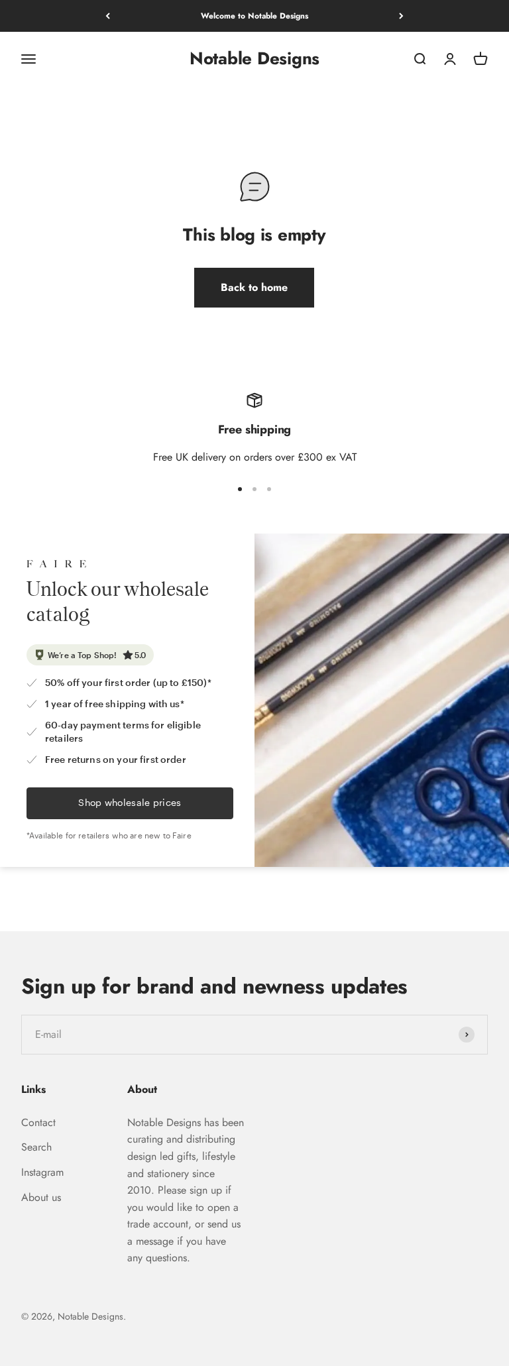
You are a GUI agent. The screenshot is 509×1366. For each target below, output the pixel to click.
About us (41, 1197)
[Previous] (107, 16)
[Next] (401, 16)
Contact (38, 1122)
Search (36, 1147)
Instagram (42, 1172)
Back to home (254, 287)
